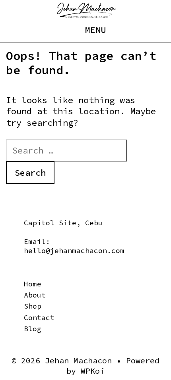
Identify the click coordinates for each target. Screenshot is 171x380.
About (35, 294)
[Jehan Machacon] (86, 9)
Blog (32, 328)
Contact (39, 317)
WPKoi (93, 371)
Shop (32, 306)
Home (32, 283)
